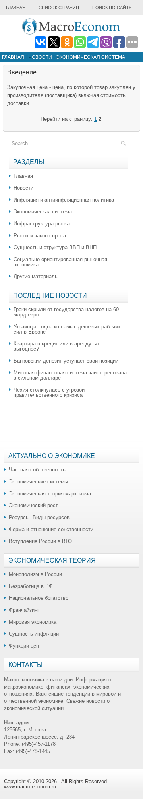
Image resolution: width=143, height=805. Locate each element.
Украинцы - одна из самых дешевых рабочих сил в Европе (67, 329)
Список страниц (59, 7)
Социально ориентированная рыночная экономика (60, 262)
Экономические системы (38, 482)
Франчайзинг (24, 610)
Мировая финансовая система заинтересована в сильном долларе (70, 375)
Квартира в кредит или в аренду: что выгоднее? (58, 346)
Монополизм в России (35, 574)
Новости (40, 57)
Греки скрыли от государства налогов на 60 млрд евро (66, 312)
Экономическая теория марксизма (50, 494)
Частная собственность (37, 470)
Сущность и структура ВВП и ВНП (55, 247)
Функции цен (24, 646)
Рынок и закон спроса (40, 236)
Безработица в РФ (31, 586)
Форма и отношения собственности (51, 529)
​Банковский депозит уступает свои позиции (66, 361)
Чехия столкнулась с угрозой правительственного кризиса (49, 392)
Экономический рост (33, 505)
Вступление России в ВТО (40, 541)
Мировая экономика (32, 622)
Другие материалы (36, 276)
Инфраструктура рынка (42, 224)
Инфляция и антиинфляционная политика (64, 200)
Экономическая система (90, 57)
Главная (15, 7)
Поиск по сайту (111, 7)
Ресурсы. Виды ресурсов (39, 517)
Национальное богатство (38, 598)
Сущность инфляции (34, 634)
